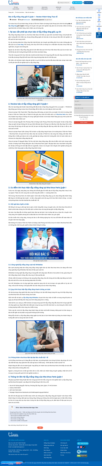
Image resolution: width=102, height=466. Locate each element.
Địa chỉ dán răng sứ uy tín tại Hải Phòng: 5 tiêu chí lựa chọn (84, 90)
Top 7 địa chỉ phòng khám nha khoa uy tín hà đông (83, 22)
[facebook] (78, 447)
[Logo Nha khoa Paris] (13, 436)
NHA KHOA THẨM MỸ (30, 8)
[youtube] (81, 447)
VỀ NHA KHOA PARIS (16, 8)
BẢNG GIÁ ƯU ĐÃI (58, 8)
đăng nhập (16, 425)
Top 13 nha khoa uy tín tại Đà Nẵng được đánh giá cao (83, 28)
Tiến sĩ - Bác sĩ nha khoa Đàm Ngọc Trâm (27, 407)
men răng (20, 44)
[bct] (82, 454)
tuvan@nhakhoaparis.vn (18, 447)
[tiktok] (84, 447)
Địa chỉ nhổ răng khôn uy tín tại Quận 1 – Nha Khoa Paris (83, 63)
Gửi (40, 427)
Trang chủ (11, 12)
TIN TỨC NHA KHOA (72, 8)
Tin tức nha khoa (19, 12)
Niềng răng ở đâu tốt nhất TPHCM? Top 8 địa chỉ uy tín (83, 76)
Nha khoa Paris (61, 114)
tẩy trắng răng (12, 26)
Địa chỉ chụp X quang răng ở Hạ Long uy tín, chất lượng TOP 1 (84, 69)
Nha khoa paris (26, 19)
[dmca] (82, 457)
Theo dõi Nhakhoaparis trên (38, 19)
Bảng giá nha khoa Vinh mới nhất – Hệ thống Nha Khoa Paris (84, 51)
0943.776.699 (21, 443)
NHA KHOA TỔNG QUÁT (44, 8)
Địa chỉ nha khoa (30, 12)
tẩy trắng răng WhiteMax (30, 297)
